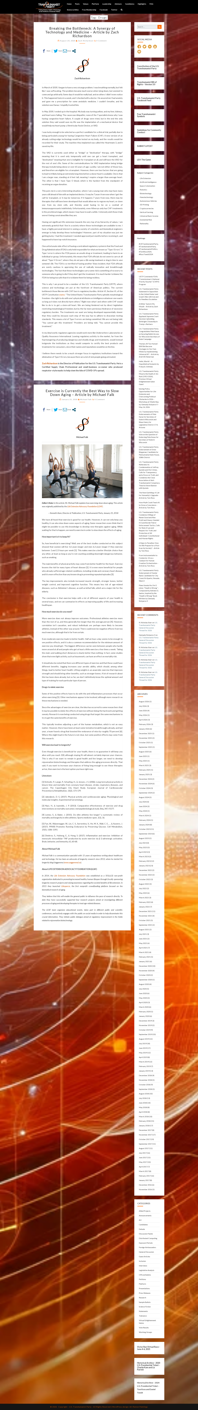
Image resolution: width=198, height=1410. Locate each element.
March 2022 (144, 897)
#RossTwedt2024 (146, 254)
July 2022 (142, 888)
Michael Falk (86, 399)
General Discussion (146, 1252)
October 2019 (144, 1030)
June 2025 (143, 756)
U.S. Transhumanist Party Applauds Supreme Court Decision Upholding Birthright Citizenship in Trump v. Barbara (148, 319)
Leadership (106, 4)
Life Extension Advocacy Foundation (69, 875)
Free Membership (89, 10)
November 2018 (145, 1080)
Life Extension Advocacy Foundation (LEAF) (85, 506)
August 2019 (144, 1039)
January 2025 (144, 774)
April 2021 (143, 948)
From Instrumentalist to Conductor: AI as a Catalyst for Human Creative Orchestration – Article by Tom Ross (148, 560)
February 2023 (144, 861)
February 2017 (144, 1176)
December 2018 (145, 1075)
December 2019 (145, 1021)
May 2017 (143, 1162)
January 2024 (144, 825)
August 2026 (144, 701)
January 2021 (144, 961)
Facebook (104, 10)
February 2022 (144, 902)
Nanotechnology (146, 197)
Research (142, 1297)
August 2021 (144, 929)
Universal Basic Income (149, 216)
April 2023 (143, 852)
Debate (142, 1229)
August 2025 (144, 751)
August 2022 (144, 884)
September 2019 (145, 1034)
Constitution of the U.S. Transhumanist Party (148, 67)
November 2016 (145, 1189)
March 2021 (144, 952)
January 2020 (144, 1016)
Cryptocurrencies (147, 208)
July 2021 (142, 934)
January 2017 (144, 1180)
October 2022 (144, 879)
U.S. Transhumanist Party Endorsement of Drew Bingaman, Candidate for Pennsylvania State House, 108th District (149, 452)
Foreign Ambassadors (147, 1247)
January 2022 (144, 907)
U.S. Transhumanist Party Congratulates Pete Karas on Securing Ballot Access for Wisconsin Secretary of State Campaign (149, 334)
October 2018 (144, 1084)
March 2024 (144, 815)
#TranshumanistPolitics (148, 249)
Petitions (142, 1279)
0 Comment (101, 41)
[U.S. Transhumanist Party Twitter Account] (144, 47)
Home (69, 4)
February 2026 (144, 724)
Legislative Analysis (146, 1270)
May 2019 (143, 1053)
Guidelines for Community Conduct (149, 131)
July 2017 (142, 1153)
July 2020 (142, 989)
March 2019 (144, 1062)
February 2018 (144, 1121)
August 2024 (144, 797)
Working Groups (145, 1332)
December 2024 (145, 779)
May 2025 (143, 761)
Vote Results (144, 1327)
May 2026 (143, 715)
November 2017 (145, 1135)
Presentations (144, 1288)
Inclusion (142, 1261)
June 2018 (143, 1103)
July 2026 (142, 706)
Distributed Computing (148, 1238)
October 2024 (144, 788)
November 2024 (145, 783)
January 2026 (144, 729)
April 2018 (143, 1112)
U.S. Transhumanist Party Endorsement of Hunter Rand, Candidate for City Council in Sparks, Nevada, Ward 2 (149, 575)
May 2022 (143, 893)
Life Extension (145, 178)
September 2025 (145, 747)
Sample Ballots (145, 1302)
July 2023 (142, 843)
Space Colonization (147, 186)
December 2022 (145, 870)
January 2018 (144, 1125)
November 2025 (145, 738)
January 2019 (144, 1071)
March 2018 (144, 1116)
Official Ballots (145, 1275)
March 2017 (144, 1171)
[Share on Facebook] (46, 51)
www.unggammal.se (72, 862)
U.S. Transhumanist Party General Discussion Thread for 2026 (148, 640)
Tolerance (143, 1316)
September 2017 (145, 1144)
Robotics (143, 190)
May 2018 (143, 1107)
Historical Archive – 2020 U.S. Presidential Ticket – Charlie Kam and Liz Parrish (148, 1366)
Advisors (118, 4)
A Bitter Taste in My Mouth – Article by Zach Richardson (148, 306)
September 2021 (145, 925)
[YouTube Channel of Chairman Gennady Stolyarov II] (155, 47)
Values (85, 4)
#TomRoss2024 (145, 252)
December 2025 (145, 733)
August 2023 (144, 838)
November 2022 (145, 875)
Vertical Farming (146, 212)
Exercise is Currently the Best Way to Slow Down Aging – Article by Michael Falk (82, 393)
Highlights (142, 4)
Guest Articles (144, 1256)
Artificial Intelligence (148, 182)
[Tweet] (58, 51)
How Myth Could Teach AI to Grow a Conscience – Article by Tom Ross (149, 505)
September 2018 (145, 1089)
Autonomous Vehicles (148, 201)
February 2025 (144, 770)
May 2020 (143, 998)
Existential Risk (146, 220)
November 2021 (145, 916)
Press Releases (144, 1293)
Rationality (144, 223)
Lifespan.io (65, 886)
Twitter (114, 10)
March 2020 (144, 1007)
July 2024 (142, 802)
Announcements (145, 1215)
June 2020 (143, 993)
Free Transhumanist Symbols (146, 115)
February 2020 (144, 1011)
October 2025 (144, 742)
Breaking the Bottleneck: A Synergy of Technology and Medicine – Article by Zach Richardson (82, 32)
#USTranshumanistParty (148, 244)
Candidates (129, 4)
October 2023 (144, 829)
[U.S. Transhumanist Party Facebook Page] (139, 47)
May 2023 (143, 847)
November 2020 (145, 970)
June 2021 (143, 939)
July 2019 (142, 1043)
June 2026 (143, 710)
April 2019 (143, 1057)
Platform (95, 4)
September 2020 (145, 979)
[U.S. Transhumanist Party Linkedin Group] (150, 47)
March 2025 (144, 765)
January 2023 (144, 865)
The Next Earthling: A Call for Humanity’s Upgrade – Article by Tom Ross (149, 495)
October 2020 (144, 975)
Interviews (143, 1266)
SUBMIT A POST (145, 146)
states (62, 294)
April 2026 (143, 720)
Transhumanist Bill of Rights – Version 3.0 (147, 83)
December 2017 (145, 1130)
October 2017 (144, 1139)
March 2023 (144, 856)
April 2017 (143, 1167)
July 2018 (142, 1098)
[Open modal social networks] (74, 51)
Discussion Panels (146, 1234)
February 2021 (144, 957)
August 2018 (144, 1093)
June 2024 (143, 806)
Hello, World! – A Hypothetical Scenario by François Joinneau (149, 364)
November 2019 (145, 1025)
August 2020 (144, 984)
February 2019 (144, 1066)
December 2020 (145, 966)
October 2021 (144, 920)
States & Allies (73, 10)
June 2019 (143, 1048)
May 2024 (143, 811)
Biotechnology (145, 193)
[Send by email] (67, 51)
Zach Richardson (85, 41)
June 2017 (143, 1157)
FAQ (151, 4)
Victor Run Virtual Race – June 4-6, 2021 (148, 1348)
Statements (143, 1311)
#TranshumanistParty (147, 246)
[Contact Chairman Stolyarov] (139, 52)
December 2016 (145, 1185)
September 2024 (145, 793)
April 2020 (143, 1002)
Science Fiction (145, 1307)
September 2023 (145, 834)
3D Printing (144, 205)
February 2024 (144, 820)
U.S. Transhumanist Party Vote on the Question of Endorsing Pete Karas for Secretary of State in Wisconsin (148, 437)
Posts (77, 4)
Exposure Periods (146, 1243)
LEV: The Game (144, 159)
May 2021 (143, 943)
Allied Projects (144, 1211)
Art (140, 1220)
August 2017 (144, 1148)
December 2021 (145, 911)
